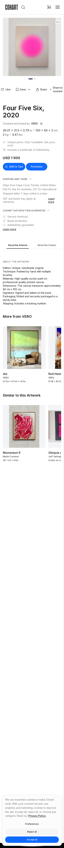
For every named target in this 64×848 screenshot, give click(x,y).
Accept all (32, 839)
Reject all (32, 831)
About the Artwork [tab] (17, 245)
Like (8, 89)
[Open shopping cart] (49, 7)
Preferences (32, 824)
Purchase (36, 166)
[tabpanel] (32, 277)
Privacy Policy (37, 815)
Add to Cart (16, 166)
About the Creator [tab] (47, 245)
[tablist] (32, 245)
